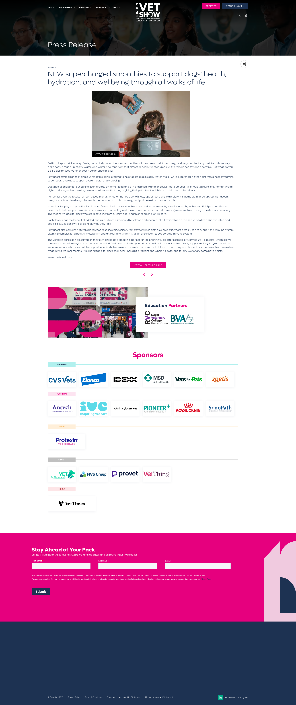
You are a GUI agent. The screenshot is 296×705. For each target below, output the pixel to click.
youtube (224, 659)
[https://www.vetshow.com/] (66, 658)
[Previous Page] (144, 274)
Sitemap (111, 697)
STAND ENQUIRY (235, 6)
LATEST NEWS (171, 644)
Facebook (201, 659)
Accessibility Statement (130, 697)
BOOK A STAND (171, 641)
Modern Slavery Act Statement (159, 697)
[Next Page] (152, 274)
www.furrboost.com (60, 257)
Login (246, 16)
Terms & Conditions (93, 697)
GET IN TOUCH (209, 648)
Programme (65, 7)
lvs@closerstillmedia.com (211, 641)
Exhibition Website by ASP (236, 697)
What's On (84, 7)
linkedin (216, 659)
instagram (231, 659)
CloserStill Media (72, 664)
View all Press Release (148, 265)
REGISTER (211, 6)
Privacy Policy (74, 697)
